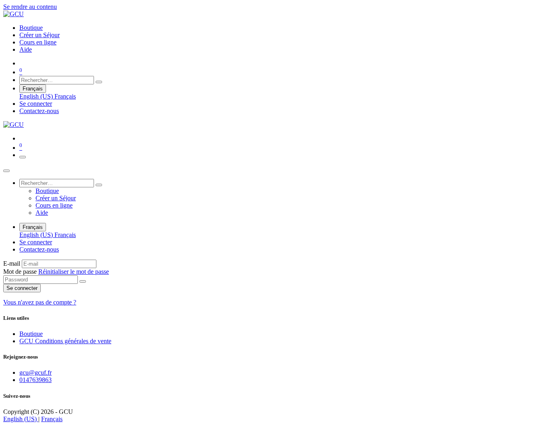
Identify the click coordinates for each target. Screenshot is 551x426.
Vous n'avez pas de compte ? (39, 302)
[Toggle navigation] (22, 157)
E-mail (11, 263)
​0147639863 (35, 379)
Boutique (31, 333)
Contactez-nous (39, 110)
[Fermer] (6, 171)
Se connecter (35, 103)
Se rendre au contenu (30, 6)
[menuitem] (31, 27)
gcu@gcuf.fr (35, 372)
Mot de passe (56, 271)
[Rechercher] (99, 82)
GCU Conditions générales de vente (65, 341)
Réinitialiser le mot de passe (73, 271)
